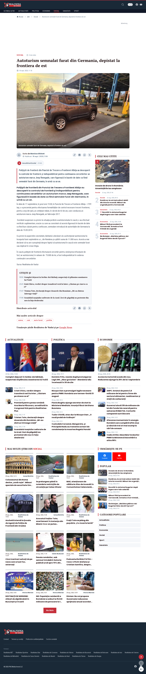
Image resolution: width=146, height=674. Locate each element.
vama (20, 320)
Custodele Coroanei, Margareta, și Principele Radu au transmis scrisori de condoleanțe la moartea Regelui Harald (71, 427)
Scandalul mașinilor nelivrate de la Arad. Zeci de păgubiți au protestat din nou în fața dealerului (56, 299)
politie (49, 320)
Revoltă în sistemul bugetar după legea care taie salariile (113, 213)
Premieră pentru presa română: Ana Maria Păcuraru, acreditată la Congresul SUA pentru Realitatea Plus (31, 406)
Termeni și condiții (17, 639)
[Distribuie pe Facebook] (79, 155)
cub (28, 320)
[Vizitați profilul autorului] (19, 155)
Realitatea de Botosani (101, 652)
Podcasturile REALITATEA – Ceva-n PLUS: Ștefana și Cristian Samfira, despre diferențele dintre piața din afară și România (79, 564)
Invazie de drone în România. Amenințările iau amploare (109, 187)
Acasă (21, 17)
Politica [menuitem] (35, 11)
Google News (65, 327)
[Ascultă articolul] (141, 656)
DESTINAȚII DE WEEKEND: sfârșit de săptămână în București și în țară (17, 599)
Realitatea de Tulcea (78, 656)
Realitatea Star (35, 652)
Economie (104, 222)
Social (36, 17)
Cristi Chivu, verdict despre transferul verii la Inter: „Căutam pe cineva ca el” (56, 285)
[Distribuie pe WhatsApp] (84, 155)
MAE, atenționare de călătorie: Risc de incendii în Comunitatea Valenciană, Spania (80, 485)
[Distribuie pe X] (89, 155)
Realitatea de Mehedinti (11, 656)
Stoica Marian (27, 593)
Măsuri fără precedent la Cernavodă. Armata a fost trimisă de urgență (111, 226)
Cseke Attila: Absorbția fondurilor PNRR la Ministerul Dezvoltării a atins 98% (123, 438)
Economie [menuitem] (46, 11)
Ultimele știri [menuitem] (9, 11)
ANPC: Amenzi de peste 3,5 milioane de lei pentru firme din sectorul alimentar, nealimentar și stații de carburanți (123, 394)
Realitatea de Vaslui (54, 477)
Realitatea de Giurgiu (94, 656)
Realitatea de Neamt (48, 656)
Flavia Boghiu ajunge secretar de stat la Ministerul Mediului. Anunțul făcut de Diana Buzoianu (73, 405)
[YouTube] (141, 4)
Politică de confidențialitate (34, 639)
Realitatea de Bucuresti (83, 652)
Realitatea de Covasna (50, 652)
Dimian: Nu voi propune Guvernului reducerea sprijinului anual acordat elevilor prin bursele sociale (79, 600)
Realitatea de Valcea (66, 652)
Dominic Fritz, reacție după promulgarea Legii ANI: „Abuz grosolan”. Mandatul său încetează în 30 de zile (71, 380)
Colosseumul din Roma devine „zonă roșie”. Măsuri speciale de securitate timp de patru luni (18, 483)
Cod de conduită (51, 639)
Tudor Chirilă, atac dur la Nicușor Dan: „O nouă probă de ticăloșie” (71, 416)
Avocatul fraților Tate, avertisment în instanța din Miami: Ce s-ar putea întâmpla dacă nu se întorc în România (49, 524)
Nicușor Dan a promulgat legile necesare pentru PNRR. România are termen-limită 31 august (73, 393)
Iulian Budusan (58, 554)
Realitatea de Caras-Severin (30, 656)
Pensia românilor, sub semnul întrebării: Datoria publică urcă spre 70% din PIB (48, 561)
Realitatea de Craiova (131, 652)
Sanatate (103, 210)
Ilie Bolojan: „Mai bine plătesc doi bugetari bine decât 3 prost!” (114, 237)
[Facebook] (137, 4)
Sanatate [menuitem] (66, 11)
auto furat (38, 320)
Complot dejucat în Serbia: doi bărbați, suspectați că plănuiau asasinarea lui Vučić (55, 278)
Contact (6, 639)
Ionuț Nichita (28, 476)
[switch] (130, 4)
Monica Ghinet (37, 153)
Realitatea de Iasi (116, 652)
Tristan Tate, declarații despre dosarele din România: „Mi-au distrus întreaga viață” (54, 292)
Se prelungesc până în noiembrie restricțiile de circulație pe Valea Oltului (48, 484)
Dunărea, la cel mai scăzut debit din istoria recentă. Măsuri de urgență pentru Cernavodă (114, 202)
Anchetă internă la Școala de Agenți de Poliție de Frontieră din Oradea (18, 523)
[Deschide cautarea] (122, 4)
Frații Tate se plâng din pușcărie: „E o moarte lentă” (80, 521)
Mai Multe (50, 610)
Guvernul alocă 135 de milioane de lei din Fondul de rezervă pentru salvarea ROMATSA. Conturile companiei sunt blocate (123, 409)
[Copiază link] (74, 155)
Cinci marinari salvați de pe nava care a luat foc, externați (18, 562)
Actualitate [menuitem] (23, 11)
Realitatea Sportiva (22, 652)
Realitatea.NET (8, 652)
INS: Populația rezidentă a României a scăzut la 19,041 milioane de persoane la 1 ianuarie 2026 (49, 600)
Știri (28, 17)
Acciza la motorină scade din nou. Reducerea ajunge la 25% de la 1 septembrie (119, 378)
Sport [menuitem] (76, 11)
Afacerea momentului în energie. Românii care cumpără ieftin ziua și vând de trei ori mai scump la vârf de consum (123, 424)
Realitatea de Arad (64, 656)
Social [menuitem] (56, 11)
